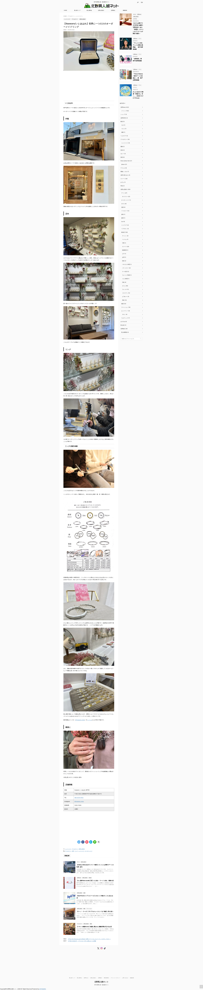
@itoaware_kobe (79, 801)
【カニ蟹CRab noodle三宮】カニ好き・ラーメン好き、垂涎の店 (95, 880)
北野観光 (113, 10)
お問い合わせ (125, 977)
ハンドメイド (68, 849)
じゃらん (89, 720)
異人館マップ (77, 10)
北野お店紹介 (101, 10)
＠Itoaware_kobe (80, 720)
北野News (86, 977)
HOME (65, 10)
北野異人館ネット (101, 982)
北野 (73, 851)
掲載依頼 (125, 10)
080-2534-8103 (78, 797)
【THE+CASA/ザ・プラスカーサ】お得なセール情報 (82, 941)
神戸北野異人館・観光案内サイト (101, 984)
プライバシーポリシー (115, 977)
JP (138, 2)
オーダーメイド (88, 851)
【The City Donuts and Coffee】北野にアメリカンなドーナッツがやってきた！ (89, 939)
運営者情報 (106, 977)
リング (76, 851)
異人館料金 (89, 10)
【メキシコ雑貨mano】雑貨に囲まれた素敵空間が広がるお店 (94, 926)
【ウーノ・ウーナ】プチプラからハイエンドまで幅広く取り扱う (95, 911)
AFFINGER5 (42, 989)
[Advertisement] (88, 86)
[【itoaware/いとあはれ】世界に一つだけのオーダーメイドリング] (90, 842)
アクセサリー (75, 849)
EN (142, 2)
